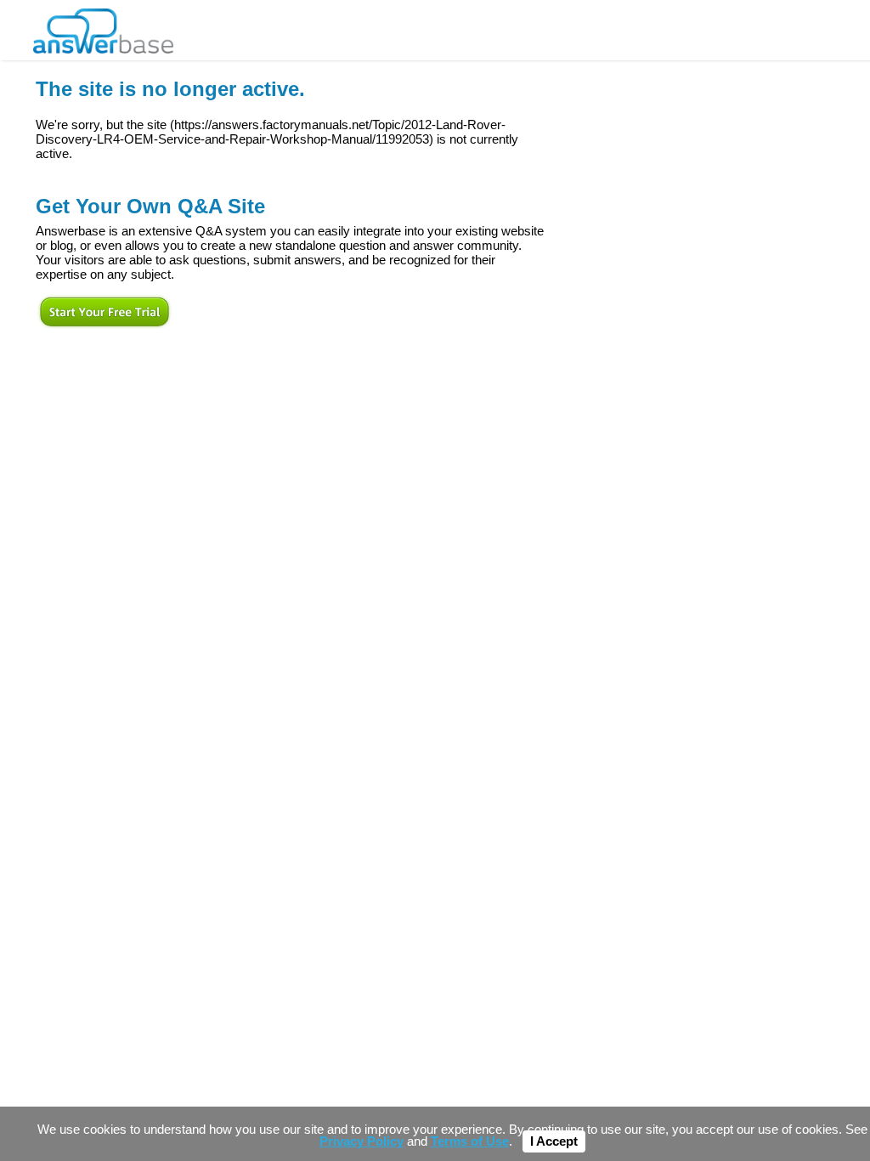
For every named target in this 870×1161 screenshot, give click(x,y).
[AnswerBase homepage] (103, 27)
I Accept (554, 1141)
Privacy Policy (361, 1141)
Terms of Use (470, 1141)
